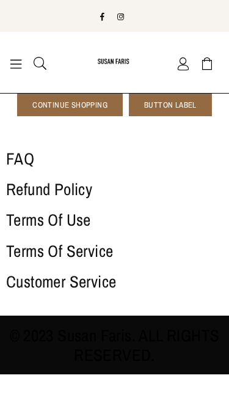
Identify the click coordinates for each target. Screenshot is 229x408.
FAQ (20, 158)
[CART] (207, 62)
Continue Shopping (69, 105)
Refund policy (49, 189)
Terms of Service (59, 251)
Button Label (170, 105)
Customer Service (61, 281)
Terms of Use (48, 220)
